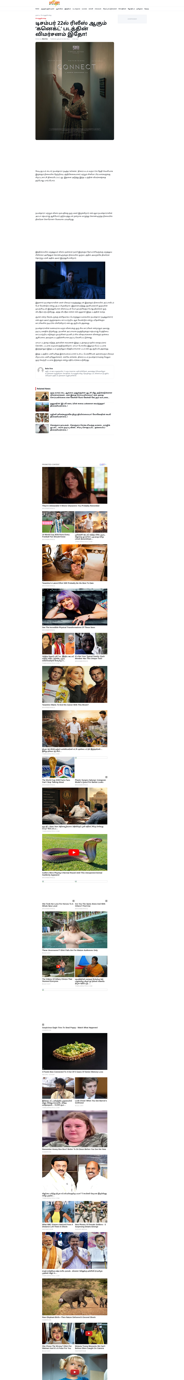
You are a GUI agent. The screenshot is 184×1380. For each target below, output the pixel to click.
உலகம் (84, 9)
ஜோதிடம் (131, 9)
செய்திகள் (122, 9)
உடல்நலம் (76, 9)
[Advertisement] (74, 155)
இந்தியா (68, 9)
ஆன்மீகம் (59, 9)
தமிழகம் (139, 9)
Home (37, 9)
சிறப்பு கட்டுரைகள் (110, 9)
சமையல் (98, 9)
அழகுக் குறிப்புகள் (47, 9)
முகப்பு (37, 15)
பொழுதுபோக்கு (46, 15)
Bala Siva (45, 39)
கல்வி (91, 9)
